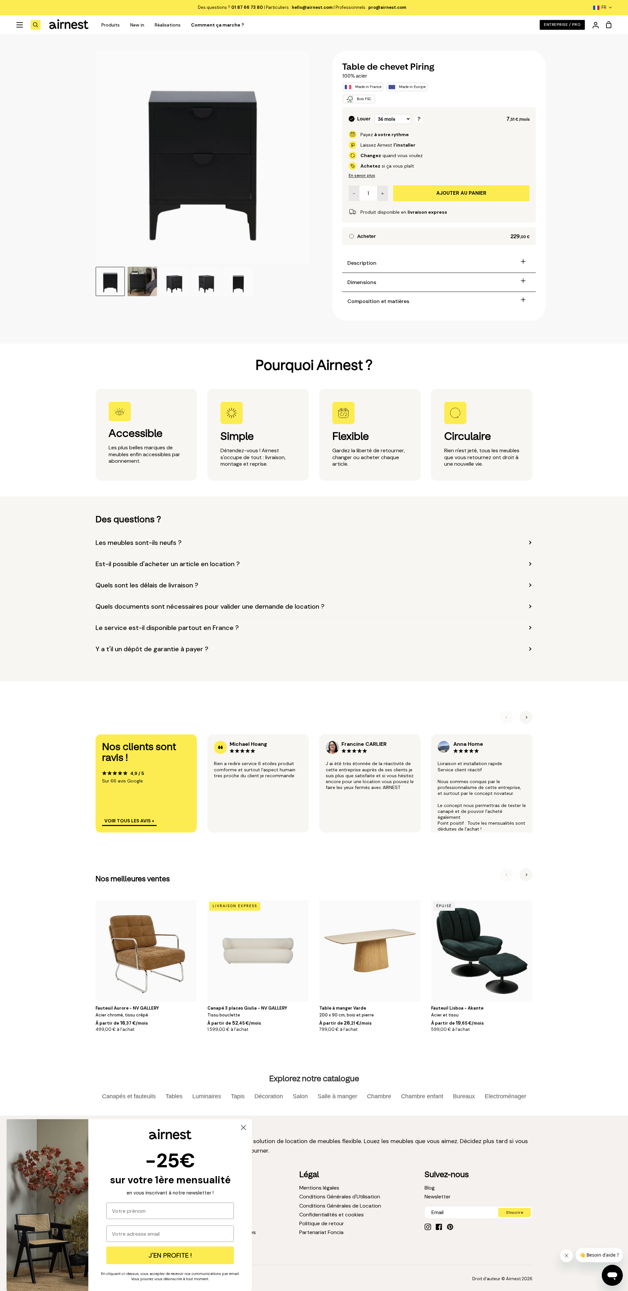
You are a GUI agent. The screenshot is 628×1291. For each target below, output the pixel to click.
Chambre (379, 1096)
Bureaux (464, 1096)
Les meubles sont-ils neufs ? (139, 542)
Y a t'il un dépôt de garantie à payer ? (152, 649)
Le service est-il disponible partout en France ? (167, 627)
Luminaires (206, 1096)
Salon (300, 1096)
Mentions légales (319, 1187)
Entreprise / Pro (562, 24)
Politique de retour (321, 1223)
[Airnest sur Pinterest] (450, 1227)
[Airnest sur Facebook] (439, 1227)
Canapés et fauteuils (129, 1096)
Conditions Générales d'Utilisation (339, 1196)
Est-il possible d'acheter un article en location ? (168, 564)
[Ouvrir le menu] (20, 24)
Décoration (268, 1096)
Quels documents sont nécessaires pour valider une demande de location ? (210, 606)
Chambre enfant (422, 1096)
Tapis (238, 1096)
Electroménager (505, 1096)
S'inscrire (514, 1212)
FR (604, 7)
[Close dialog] (243, 1127)
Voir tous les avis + (129, 821)
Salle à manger (337, 1096)
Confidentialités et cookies (331, 1214)
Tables (174, 1096)
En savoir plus (362, 175)
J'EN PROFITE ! (170, 1255)
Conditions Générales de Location (340, 1205)
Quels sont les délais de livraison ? (147, 585)
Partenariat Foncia (321, 1232)
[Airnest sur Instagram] (428, 1227)
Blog (430, 1187)
